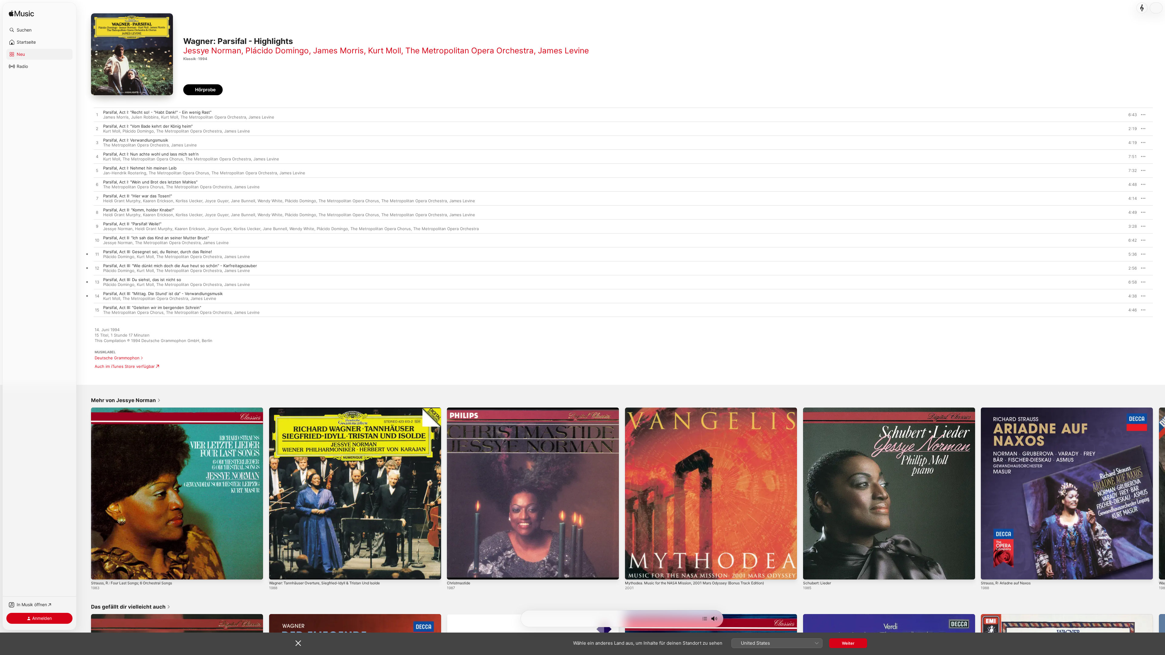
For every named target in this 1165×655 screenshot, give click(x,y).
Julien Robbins (145, 117)
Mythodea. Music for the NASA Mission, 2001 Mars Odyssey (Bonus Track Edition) (703, 410)
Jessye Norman (212, 50)
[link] (126, 400)
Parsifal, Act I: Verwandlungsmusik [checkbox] (135, 140)
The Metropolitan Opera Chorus (153, 158)
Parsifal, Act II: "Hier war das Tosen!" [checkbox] (137, 195)
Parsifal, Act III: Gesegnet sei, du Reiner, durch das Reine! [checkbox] (157, 251)
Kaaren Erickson (158, 200)
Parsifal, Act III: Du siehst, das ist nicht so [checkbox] (142, 279)
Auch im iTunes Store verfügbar (125, 366)
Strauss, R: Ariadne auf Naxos (1009, 410)
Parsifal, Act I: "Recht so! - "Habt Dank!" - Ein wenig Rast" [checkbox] (157, 112)
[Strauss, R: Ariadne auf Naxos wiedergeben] (988, 571)
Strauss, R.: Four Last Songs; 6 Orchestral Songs (137, 410)
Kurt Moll (384, 50)
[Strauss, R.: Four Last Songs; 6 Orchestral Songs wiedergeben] (98, 571)
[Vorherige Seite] (85, 493)
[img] (21, 13)
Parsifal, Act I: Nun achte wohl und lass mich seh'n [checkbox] (151, 154)
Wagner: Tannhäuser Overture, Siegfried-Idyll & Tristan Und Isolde (331, 410)
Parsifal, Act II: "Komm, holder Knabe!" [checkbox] (138, 209)
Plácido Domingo (277, 50)
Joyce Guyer (216, 200)
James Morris (338, 50)
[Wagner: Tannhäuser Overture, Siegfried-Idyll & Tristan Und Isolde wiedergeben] (276, 571)
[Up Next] (704, 618)
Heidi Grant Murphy (121, 200)
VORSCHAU (1128, 114)
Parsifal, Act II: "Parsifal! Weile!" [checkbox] (132, 223)
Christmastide (460, 410)
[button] (39, 30)
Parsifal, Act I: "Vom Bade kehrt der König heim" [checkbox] (148, 126)
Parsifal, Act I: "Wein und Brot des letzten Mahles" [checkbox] (150, 182)
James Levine (563, 50)
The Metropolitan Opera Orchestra (469, 50)
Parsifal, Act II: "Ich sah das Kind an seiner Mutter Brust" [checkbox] (156, 237)
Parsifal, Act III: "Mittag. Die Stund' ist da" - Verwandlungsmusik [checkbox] (163, 293)
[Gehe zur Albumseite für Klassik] (1141, 7)
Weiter (848, 643)
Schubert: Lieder (819, 410)
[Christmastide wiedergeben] (454, 571)
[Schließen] (298, 643)
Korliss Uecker (189, 200)
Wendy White (270, 200)
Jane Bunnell (243, 200)
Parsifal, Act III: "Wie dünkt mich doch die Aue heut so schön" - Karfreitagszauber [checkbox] (180, 265)
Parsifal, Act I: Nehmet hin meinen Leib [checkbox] (140, 168)
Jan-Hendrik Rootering (124, 172)
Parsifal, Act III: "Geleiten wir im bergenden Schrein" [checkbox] (152, 307)
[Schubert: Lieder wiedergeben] (810, 571)
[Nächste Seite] (1159, 493)
